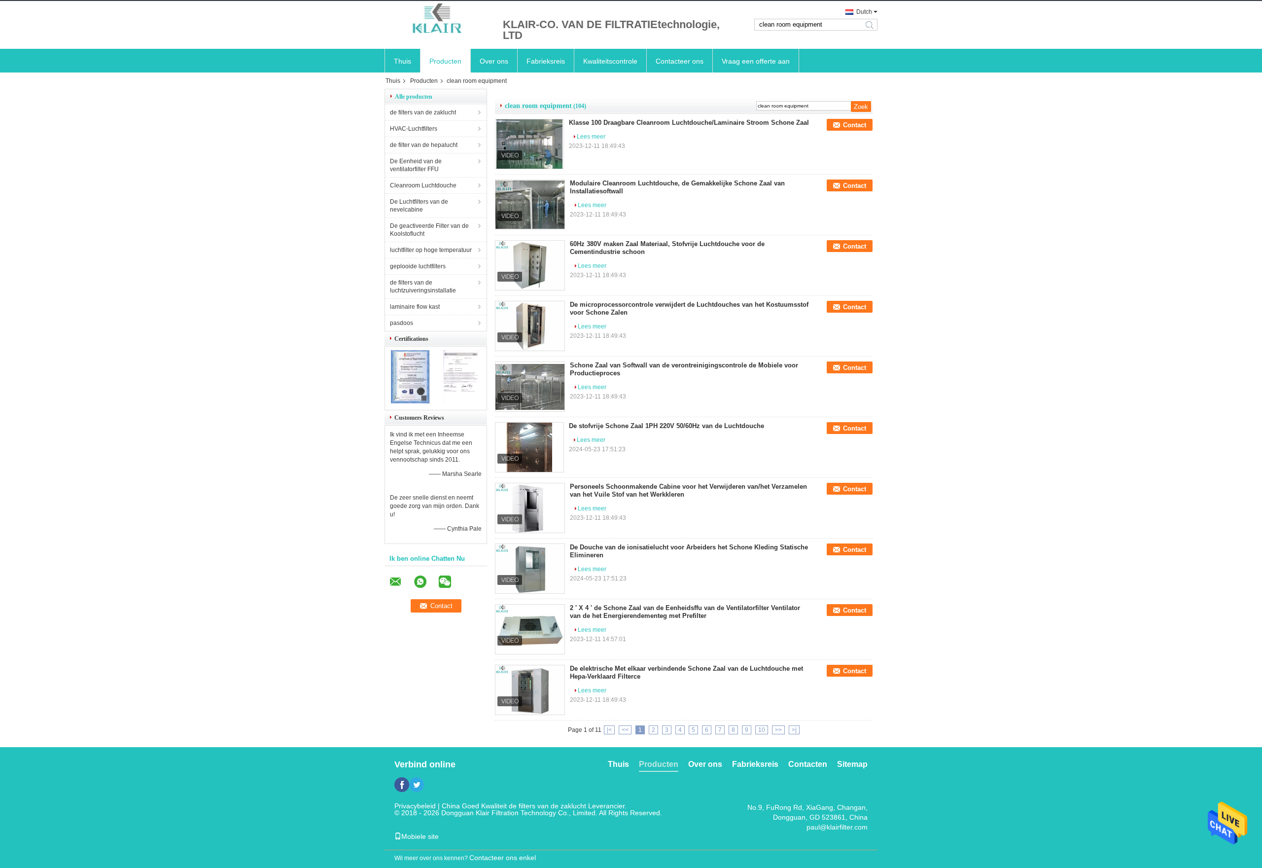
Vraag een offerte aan (756, 61)
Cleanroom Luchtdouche (423, 185)
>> (778, 729)
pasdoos (401, 323)
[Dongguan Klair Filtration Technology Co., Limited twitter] (416, 785)
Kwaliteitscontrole (610, 61)
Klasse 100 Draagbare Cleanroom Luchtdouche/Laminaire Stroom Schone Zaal (689, 122)
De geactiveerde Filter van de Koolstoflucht (429, 229)
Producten (445, 61)
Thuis (402, 61)
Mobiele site (420, 836)
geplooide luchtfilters (418, 266)
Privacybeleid (415, 806)
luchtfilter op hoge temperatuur (431, 250)
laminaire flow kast (415, 306)
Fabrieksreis (545, 61)
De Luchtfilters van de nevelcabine (419, 205)
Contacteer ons (679, 61)
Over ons (494, 61)
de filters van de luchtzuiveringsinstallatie (423, 286)
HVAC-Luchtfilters (413, 128)
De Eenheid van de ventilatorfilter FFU (416, 165)
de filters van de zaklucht (423, 112)
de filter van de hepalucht (423, 145)
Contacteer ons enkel (502, 858)
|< (609, 729)
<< (625, 729)
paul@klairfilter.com (837, 827)
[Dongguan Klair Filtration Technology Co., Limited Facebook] (401, 785)
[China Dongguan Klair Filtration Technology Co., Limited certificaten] (410, 401)
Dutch (864, 11)
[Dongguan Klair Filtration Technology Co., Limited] (439, 19)
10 (761, 729)
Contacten (807, 764)
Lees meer (591, 136)
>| (794, 729)
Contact (854, 125)
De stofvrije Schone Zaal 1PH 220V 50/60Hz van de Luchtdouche (666, 426)
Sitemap (852, 764)
